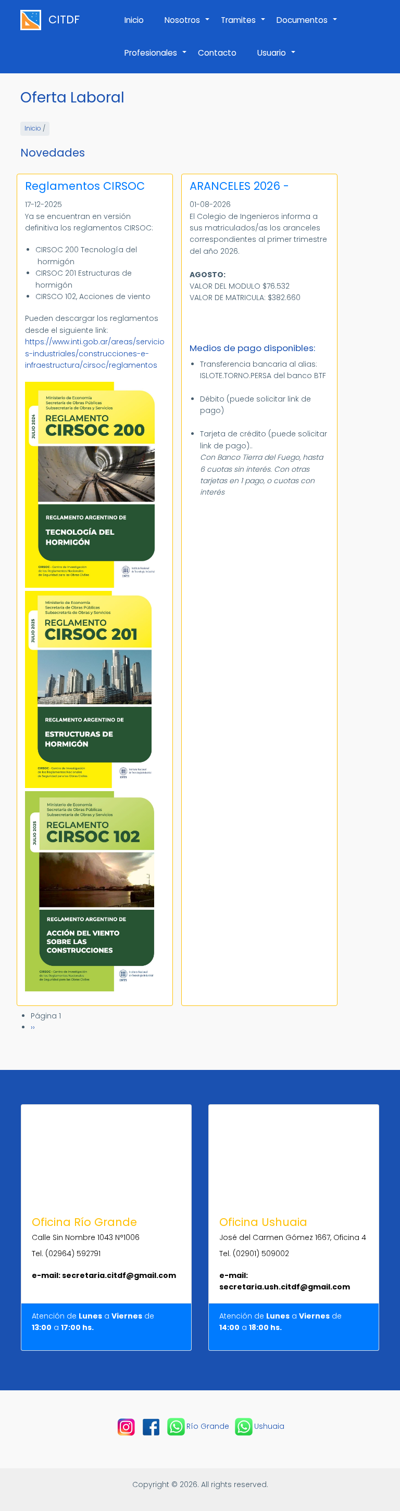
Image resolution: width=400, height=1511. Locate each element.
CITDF (64, 19)
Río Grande (207, 1426)
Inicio (134, 20)
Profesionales (156, 58)
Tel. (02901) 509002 (254, 1253)
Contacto (217, 52)
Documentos (307, 25)
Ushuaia (269, 1426)
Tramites (243, 25)
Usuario (276, 58)
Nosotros (187, 25)
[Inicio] (33, 20)
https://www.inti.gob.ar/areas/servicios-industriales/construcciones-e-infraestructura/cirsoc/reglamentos (95, 353)
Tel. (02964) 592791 (66, 1253)
